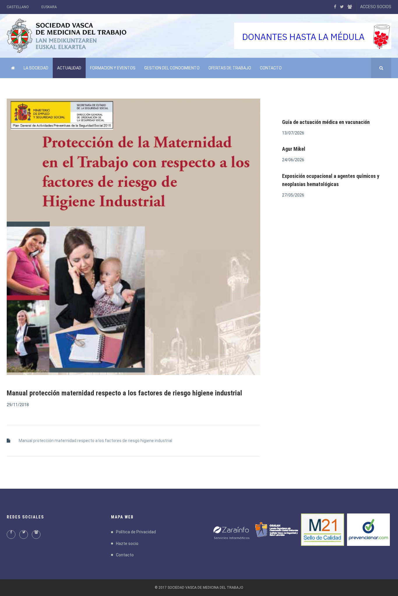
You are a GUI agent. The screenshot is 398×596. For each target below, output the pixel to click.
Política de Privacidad (136, 532)
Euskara (49, 7)
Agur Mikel (293, 149)
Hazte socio (127, 543)
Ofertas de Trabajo (229, 68)
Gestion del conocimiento (172, 68)
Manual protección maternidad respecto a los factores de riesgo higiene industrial (95, 440)
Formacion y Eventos (112, 68)
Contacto (271, 68)
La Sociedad (36, 68)
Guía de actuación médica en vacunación (326, 122)
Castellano (18, 7)
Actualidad (69, 68)
